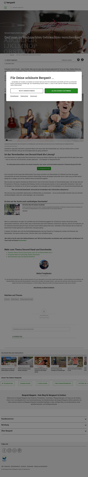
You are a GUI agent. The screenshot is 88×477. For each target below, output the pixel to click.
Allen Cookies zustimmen (61, 91)
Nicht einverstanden (27, 91)
